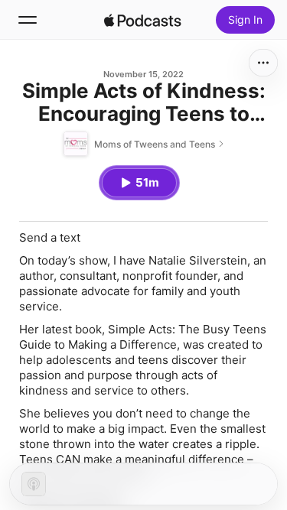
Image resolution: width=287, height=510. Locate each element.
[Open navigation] (27, 20)
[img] (143, 20)
